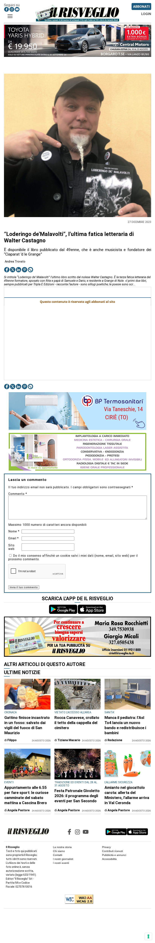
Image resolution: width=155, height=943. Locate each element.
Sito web (11, 547)
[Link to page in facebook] (6, 9)
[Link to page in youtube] (17, 9)
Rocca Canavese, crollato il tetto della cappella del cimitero (76, 722)
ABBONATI (141, 6)
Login (146, 14)
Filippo (12, 740)
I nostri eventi (61, 862)
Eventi (9, 782)
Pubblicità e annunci (114, 855)
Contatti (57, 855)
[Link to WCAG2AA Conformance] (77, 899)
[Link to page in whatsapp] (30, 269)
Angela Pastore (18, 810)
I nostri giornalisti (63, 858)
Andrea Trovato (15, 261)
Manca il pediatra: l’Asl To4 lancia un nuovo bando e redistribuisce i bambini (125, 725)
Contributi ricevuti (112, 851)
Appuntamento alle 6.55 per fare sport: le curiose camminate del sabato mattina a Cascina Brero (26, 795)
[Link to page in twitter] (12, 269)
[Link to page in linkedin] (18, 269)
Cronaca (10, 712)
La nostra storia (62, 847)
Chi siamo (59, 851)
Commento (17, 494)
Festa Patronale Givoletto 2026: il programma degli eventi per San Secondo (77, 795)
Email (13, 538)
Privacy (106, 847)
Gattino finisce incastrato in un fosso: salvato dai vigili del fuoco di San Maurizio (27, 725)
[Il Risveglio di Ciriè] (77, 13)
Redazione (115, 740)
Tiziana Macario (68, 740)
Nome (13, 531)
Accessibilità (109, 858)
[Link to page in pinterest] (24, 269)
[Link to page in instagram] (11, 9)
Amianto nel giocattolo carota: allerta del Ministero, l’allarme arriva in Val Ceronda (127, 795)
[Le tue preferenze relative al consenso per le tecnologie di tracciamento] (148, 936)
